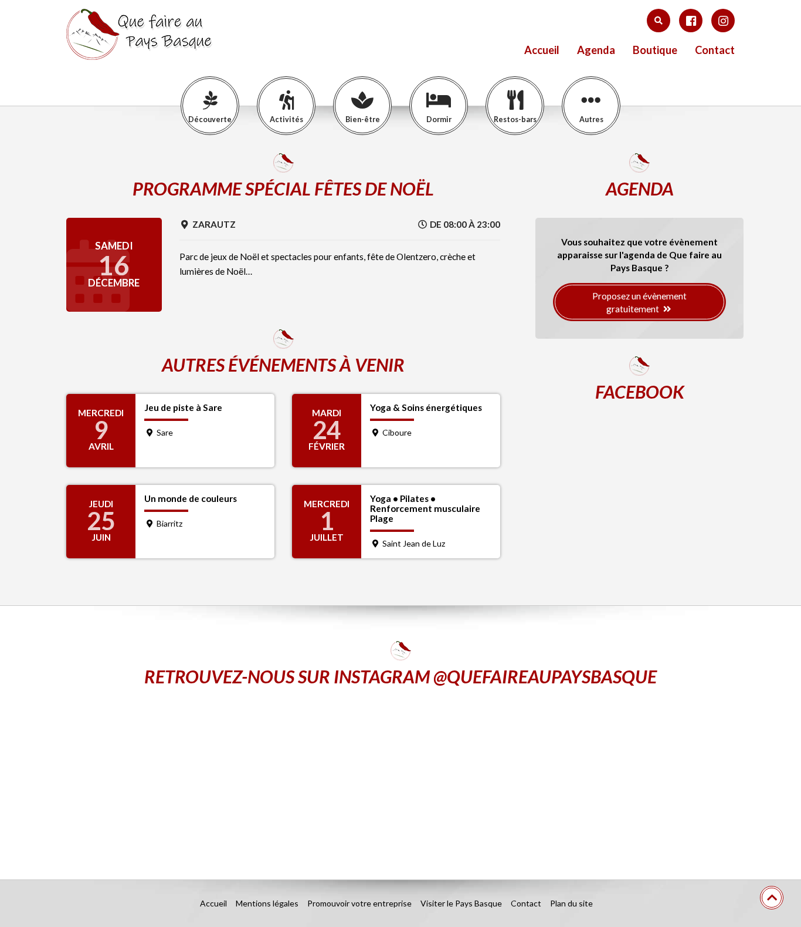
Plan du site (571, 903)
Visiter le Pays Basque (461, 903)
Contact (715, 50)
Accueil (541, 50)
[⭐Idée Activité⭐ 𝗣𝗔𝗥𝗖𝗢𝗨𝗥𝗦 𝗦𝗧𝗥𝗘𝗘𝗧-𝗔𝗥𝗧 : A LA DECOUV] (626, 774)
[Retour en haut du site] (771, 897)
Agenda (596, 50)
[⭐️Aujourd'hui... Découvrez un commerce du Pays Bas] (175, 774)
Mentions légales (267, 903)
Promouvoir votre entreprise (359, 903)
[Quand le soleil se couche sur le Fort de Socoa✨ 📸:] (401, 774)
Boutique (655, 50)
